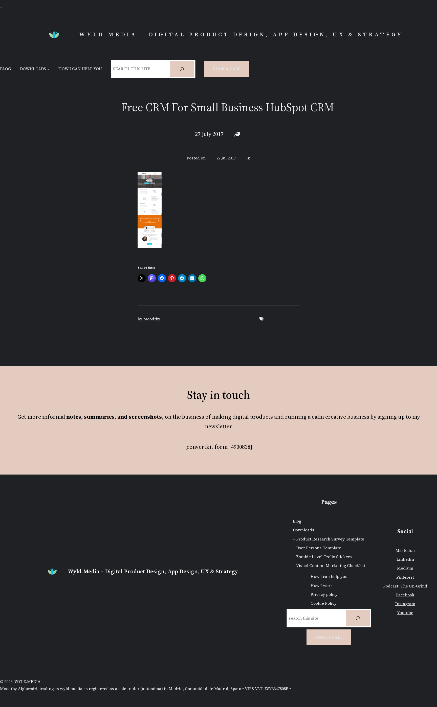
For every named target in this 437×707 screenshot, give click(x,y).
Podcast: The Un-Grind (405, 586)
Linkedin (405, 559)
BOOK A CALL (329, 637)
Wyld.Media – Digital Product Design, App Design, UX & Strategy (241, 34)
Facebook (405, 595)
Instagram (405, 603)
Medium (405, 568)
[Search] (182, 69)
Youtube (405, 612)
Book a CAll (227, 69)
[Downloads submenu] (48, 69)
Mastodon (405, 550)
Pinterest (405, 577)
